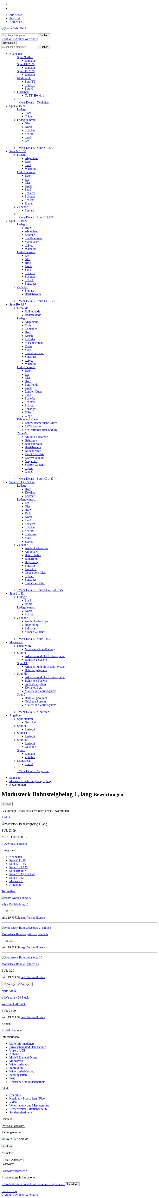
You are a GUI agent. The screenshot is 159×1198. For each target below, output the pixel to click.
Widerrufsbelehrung (21, 1071)
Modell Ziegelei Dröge (23, 1057)
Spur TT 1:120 (18, 220)
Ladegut (30, 60)
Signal (29, 468)
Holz (28, 227)
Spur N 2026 (25, 57)
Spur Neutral (25, 719)
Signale (29, 210)
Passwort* (8, 1163)
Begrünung (32, 562)
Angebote (15, 715)
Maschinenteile (34, 342)
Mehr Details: (33, 102)
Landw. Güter (33, 391)
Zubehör (22, 207)
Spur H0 (30, 85)
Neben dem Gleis (35, 572)
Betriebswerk (33, 294)
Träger (29, 116)
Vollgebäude (32, 311)
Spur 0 (29, 88)
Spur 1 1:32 (16, 593)
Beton (28, 161)
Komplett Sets (33, 687)
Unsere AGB (17, 1050)
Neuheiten (15, 53)
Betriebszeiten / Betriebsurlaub (28, 1109)
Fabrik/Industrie (34, 454)
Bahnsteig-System (36, 659)
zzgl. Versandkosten (33, 917)
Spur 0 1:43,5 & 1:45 (22, 482)
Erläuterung (24, 645)
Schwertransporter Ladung (41, 429)
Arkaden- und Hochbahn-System (45, 656)
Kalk (28, 513)
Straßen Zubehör (35, 464)
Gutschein (23, 92)
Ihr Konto (15, 18)
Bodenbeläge (33, 450)
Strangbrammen (34, 353)
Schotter (30, 130)
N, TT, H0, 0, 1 (34, 95)
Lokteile (30, 234)
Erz (27, 140)
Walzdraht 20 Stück (14, 1004)
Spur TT (30, 81)
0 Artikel (7, 39)
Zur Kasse (15, 14)
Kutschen (30, 569)
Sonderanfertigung (20, 1112)
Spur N (21, 652)
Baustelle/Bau (33, 443)
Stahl (28, 113)
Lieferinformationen (21, 1043)
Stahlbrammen (33, 238)
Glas (27, 123)
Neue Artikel (9, 991)
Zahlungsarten (18, 1074)
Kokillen (30, 492)
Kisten (29, 335)
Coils (28, 325)
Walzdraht (31, 168)
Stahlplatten (32, 241)
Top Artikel (9, 891)
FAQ (12, 1078)
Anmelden (15, 21)
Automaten (31, 551)
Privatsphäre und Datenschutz (27, 1047)
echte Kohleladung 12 (15, 904)
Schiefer (30, 193)
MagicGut (31, 461)
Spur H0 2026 (26, 71)
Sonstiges (30, 283)
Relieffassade (33, 315)
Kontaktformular (12, 1030)
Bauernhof (31, 558)
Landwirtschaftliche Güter (41, 422)
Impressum (16, 1068)
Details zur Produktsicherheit (27, 1081)
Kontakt (14, 1054)
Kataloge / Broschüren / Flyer (27, 1098)
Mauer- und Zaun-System (40, 691)
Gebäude (22, 308)
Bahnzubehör (33, 555)
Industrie (30, 565)
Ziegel (29, 203)
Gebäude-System (35, 684)
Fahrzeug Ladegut (28, 419)
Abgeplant (31, 158)
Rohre (28, 346)
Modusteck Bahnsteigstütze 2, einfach (25, 934)
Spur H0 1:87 (17, 304)
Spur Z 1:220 (17, 106)
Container (31, 328)
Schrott (29, 133)
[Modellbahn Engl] (14, 28)
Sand (28, 137)
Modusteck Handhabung (40, 649)
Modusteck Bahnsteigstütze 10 (20, 964)
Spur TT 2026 (26, 64)
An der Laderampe (36, 436)
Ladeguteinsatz (26, 120)
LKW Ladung (33, 426)
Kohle (28, 126)
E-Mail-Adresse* (12, 1159)
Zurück (6, 817)
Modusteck (24, 78)
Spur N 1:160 (17, 151)
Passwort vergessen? (14, 1170)
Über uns (15, 1095)
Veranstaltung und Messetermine (29, 1105)
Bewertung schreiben (15, 843)
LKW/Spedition (34, 457)
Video (13, 1102)
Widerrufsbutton (19, 1064)
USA (28, 412)
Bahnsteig (31, 440)
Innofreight (31, 384)
